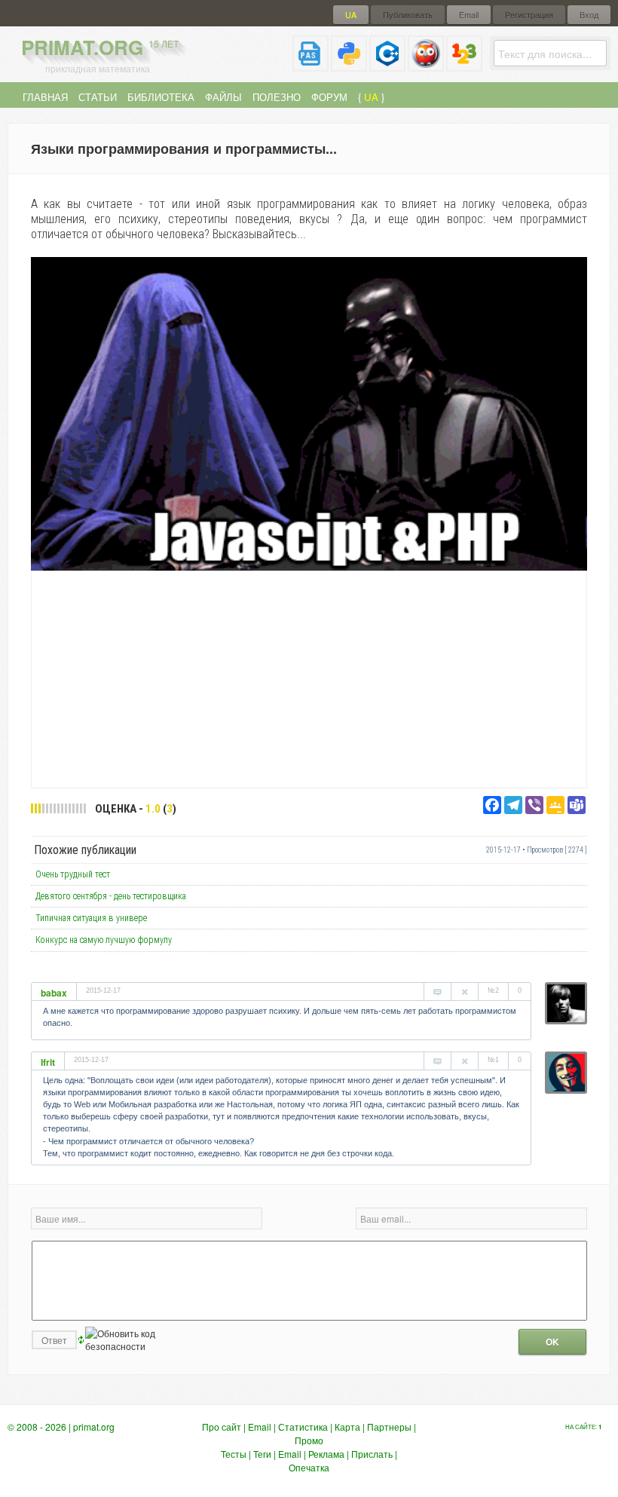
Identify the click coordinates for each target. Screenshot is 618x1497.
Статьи (97, 97)
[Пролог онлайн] (426, 65)
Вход (589, 14)
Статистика (303, 1426)
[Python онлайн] (349, 65)
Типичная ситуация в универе (91, 918)
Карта (347, 1426)
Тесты (233, 1453)
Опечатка (309, 1467)
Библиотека (160, 97)
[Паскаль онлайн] (310, 65)
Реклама (326, 1453)
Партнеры (389, 1426)
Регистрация (529, 14)
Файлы (223, 97)
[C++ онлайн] (387, 65)
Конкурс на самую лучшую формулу (103, 940)
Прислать (372, 1453)
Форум (329, 97)
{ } (371, 97)
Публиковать (408, 14)
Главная (45, 97)
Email (469, 14)
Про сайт (221, 1426)
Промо (309, 1440)
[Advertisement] (309, 678)
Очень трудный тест (72, 874)
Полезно (276, 97)
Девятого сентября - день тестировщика (110, 896)
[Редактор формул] (464, 65)
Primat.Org (100, 47)
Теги (262, 1453)
